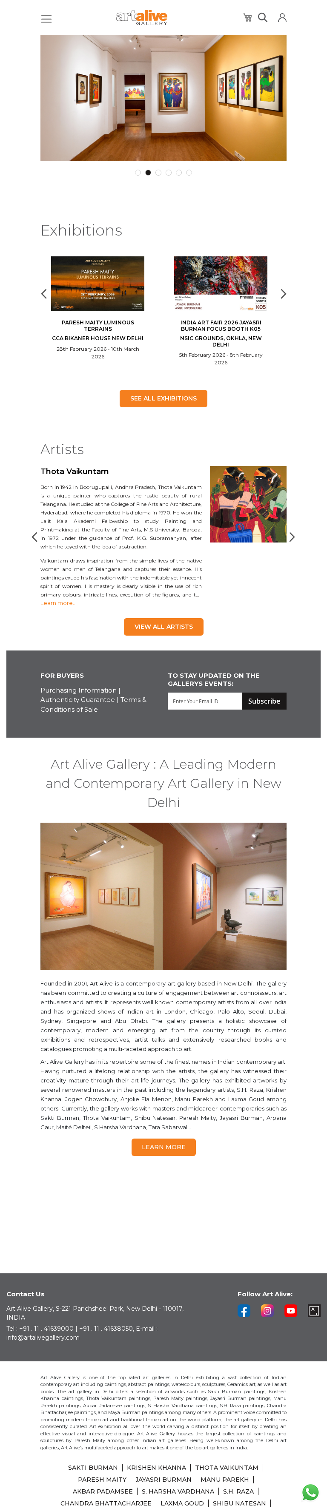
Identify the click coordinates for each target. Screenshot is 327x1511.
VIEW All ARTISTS (164, 627)
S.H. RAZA (238, 1491)
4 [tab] (169, 173)
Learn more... (58, 602)
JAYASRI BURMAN (163, 1479)
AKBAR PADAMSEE (103, 1491)
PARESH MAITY (102, 1479)
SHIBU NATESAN (239, 1503)
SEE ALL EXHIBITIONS (163, 398)
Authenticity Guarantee (77, 700)
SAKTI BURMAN (93, 1467)
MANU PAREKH (225, 1479)
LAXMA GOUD (182, 1503)
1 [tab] (138, 173)
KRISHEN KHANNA (156, 1467)
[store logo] (141, 17)
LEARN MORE (164, 1147)
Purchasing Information (78, 690)
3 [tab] (158, 173)
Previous (44, 294)
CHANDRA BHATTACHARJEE (106, 1503)
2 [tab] (148, 173)
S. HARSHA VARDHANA (178, 1491)
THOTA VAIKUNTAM (226, 1467)
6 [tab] (189, 173)
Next (282, 294)
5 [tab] (179, 173)
